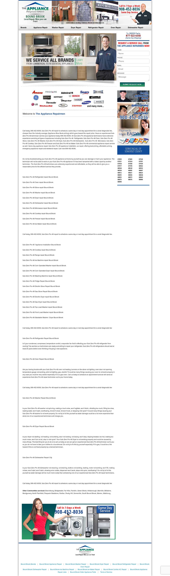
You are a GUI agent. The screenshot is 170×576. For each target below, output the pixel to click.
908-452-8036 (129, 9)
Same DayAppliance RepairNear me (141, 95)
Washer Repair (58, 27)
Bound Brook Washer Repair (75, 564)
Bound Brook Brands (28, 564)
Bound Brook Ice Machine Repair (62, 569)
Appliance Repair (40, 27)
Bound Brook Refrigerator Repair (124, 564)
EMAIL (119, 65)
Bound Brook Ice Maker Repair (89, 569)
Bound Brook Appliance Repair (50, 564)
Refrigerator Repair (96, 27)
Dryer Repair (76, 27)
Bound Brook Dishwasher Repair (35, 569)
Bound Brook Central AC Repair (115, 569)
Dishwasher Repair (135, 27)
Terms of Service (106, 572)
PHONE (119, 57)
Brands (23, 27)
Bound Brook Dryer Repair (99, 564)
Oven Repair (116, 27)
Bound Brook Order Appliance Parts (83, 572)
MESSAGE (120, 73)
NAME (119, 50)
